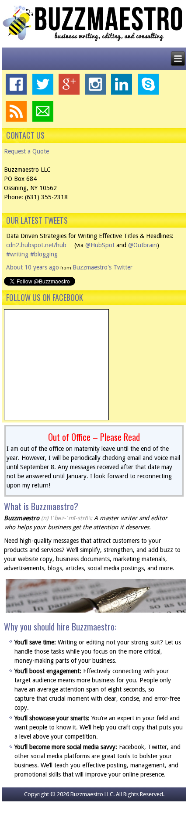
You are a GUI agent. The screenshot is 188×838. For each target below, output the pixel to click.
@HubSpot (100, 245)
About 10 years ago (32, 267)
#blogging (44, 254)
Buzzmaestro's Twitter (102, 267)
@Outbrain (142, 245)
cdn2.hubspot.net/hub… (39, 245)
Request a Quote (26, 151)
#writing (17, 254)
